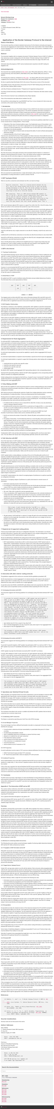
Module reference (17, 4)
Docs (6, 7)
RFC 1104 (33, 114)
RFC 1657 (4, 1100)
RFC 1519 (38, 1012)
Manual (25, 4)
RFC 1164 (24, 72)
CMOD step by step (42, 4)
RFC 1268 (4, 1085)
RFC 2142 (4, 1101)
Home (2, 7)
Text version (4, 11)
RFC (16, 7)
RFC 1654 (4, 1094)
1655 (15, 19)
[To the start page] (4, 1107)
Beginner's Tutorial (6, 4)
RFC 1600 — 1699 (21, 7)
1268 (8, 20)
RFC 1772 (4, 1081)
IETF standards (32, 4)
